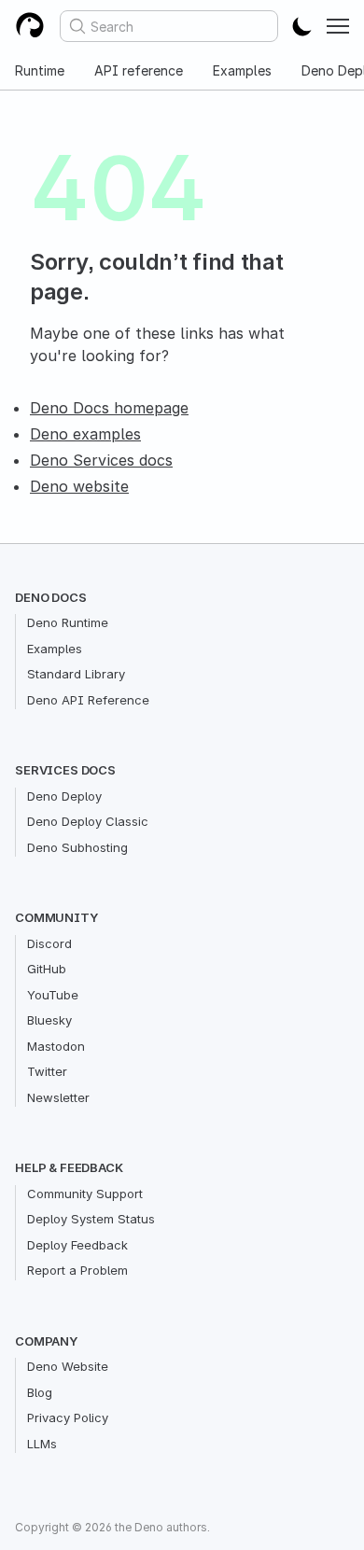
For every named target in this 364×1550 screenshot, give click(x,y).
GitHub (46, 968)
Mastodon (56, 1046)
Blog (39, 1392)
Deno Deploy (64, 796)
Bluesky (49, 1019)
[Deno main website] (30, 26)
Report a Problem (77, 1270)
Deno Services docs (101, 460)
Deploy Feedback (77, 1244)
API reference (138, 70)
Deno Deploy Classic (87, 821)
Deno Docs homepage (109, 407)
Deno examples (85, 434)
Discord (49, 943)
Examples (242, 70)
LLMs (42, 1443)
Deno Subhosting (77, 847)
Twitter (47, 1071)
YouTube (52, 994)
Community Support (85, 1193)
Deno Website (67, 1366)
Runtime (39, 70)
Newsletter (58, 1097)
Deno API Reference (88, 699)
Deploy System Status (91, 1218)
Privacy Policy (67, 1417)
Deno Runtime (67, 622)
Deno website (79, 486)
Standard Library (76, 673)
